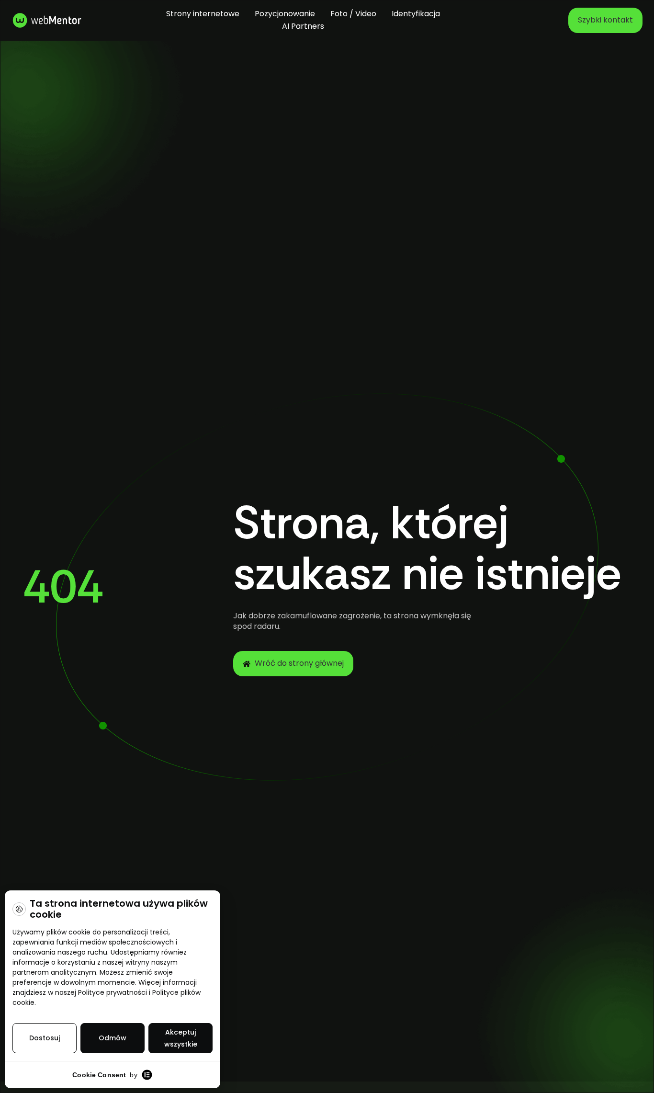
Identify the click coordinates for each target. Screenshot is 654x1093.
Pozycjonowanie (285, 13)
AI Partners (303, 26)
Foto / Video (353, 13)
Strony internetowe (202, 13)
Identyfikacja (416, 13)
